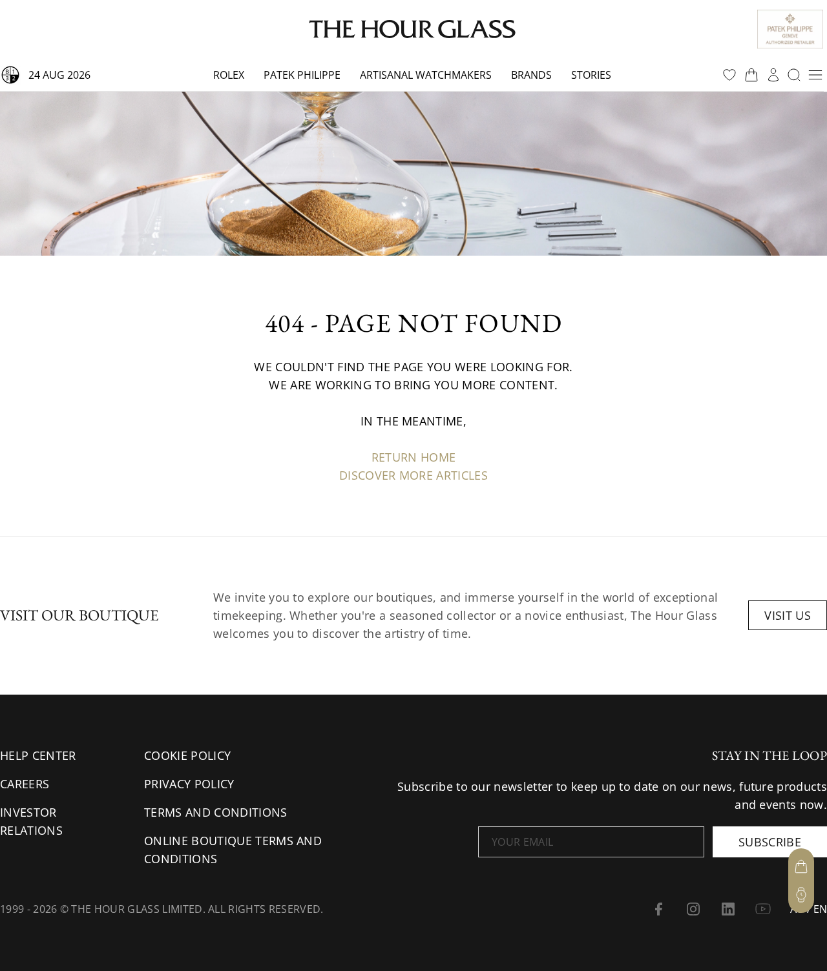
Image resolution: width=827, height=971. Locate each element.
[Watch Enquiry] (801, 895)
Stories (591, 75)
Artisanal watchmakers (426, 75)
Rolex (228, 75)
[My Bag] (801, 866)
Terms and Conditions (215, 812)
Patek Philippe (302, 75)
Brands (531, 75)
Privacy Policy (189, 784)
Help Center (38, 755)
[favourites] (729, 75)
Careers (24, 784)
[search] (794, 74)
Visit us (787, 615)
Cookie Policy (187, 755)
